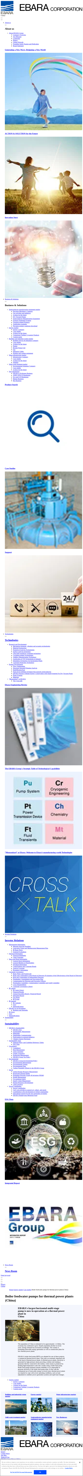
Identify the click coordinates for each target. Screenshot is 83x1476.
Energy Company (18, 329)
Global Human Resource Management (25, 1072)
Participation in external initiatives (24, 1037)
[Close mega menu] (5, 301)
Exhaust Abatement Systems (22, 320)
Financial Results (18, 992)
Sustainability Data (15, 1041)
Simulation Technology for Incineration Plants (27, 661)
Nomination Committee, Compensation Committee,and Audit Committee (36, 983)
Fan (14, 350)
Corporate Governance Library (23, 986)
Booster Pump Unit (19, 348)
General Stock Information (21, 961)
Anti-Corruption (18, 1052)
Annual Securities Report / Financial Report (27, 994)
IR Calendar (17, 1003)
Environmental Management (22, 1062)
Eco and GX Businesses (20, 377)
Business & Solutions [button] (12, 299)
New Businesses (14, 371)
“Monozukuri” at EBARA (17, 679)
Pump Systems (17, 675)
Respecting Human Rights (21, 1073)
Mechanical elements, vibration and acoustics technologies (31, 646)
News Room (11, 1271)
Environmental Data (19, 1066)
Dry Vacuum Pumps (19, 317)
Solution (15, 362)
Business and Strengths (20, 1010)
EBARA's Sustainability (16, 1028)
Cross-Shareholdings (19, 985)
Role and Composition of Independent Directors (28, 977)
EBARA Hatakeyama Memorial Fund (25, 1095)
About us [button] (8, 23)
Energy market (13, 328)
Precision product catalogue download (25, 326)
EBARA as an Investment (17, 1008)
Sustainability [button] (9, 1017)
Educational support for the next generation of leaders (30, 1093)
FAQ (14, 1005)
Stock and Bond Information (18, 959)
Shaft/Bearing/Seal (19, 670)
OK (40, 1472)
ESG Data (16, 1044)
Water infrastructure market (17, 355)
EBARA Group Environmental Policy (25, 1061)
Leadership (16, 38)
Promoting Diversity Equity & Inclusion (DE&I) (28, 1075)
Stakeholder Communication (22, 1035)
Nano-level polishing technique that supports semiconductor (32, 672)
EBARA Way (17, 1030)
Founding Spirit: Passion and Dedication (26, 44)
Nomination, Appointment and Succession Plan (28, 979)
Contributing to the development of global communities (30, 1092)
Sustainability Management (21, 1031)
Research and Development (18, 644)
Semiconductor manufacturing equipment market (24, 309)
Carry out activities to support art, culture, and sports (29, 1090)
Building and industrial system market (21, 339)
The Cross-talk (17, 681)
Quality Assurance (19, 1053)
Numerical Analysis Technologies (23, 650)
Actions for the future (20, 315)
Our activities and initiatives (22, 313)
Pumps (15, 346)
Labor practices (18, 1084)
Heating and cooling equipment (23, 353)
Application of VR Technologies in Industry (27, 659)
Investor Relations (14, 940)
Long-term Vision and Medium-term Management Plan (30, 948)
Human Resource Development (23, 1083)
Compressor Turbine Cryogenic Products (26, 335)
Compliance (17, 1048)
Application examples (20, 324)
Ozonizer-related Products (21, 322)
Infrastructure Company (20, 357)
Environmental (13, 1059)
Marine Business (18, 379)
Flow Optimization (19, 666)
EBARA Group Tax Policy (21, 1057)
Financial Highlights (19, 955)
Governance (13, 1046)
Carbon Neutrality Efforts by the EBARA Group (28, 1068)
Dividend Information (20, 964)
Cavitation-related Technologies (23, 655)
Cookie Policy (69, 1468)
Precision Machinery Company (23, 311)
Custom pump (17, 337)
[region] (41, 1467)
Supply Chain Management (21, 1081)
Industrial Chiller (18, 351)
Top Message (17, 37)
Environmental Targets (20, 1064)
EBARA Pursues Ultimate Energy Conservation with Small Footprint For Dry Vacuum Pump (43, 673)
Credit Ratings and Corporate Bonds (24, 966)
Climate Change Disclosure (21, 1039)
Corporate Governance (16, 972)
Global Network (18, 42)
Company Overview (19, 35)
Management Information (17, 944)
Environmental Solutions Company (24, 366)
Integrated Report (18, 995)
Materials (16, 677)
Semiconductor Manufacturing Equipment (26, 319)
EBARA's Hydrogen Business (22, 373)
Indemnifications (18, 1006)
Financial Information (16, 954)
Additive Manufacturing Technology (24, 657)
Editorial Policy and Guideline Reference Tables (28, 1042)
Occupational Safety (19, 1079)
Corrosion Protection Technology (23, 662)
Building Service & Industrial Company (25, 340)
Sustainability (12, 1023)
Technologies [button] (9, 634)
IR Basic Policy (18, 950)
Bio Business (17, 381)
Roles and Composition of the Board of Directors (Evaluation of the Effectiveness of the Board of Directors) (47, 975)
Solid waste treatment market (18, 364)
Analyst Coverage (18, 968)
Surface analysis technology (22, 652)
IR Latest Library (18, 990)
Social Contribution (15, 1086)
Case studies (17, 331)
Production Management (21, 1055)
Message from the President (22, 946)
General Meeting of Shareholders (23, 963)
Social (11, 1070)
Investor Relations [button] (10, 934)
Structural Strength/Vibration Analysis (25, 668)
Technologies (11, 640)
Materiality (16, 1033)
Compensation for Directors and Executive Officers (29, 981)
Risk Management (19, 1050)
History (15, 40)
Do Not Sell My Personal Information (21, 1472)
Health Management (19, 1077)
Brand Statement (18, 46)
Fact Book (16, 997)
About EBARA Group (16, 33)
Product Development (16, 664)
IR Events (16, 999)
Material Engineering (19, 648)
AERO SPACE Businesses (21, 375)
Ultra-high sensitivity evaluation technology (27, 653)
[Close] (80, 1462)
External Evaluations (19, 952)
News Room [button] (9, 1265)
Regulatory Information (20, 970)
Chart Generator (18, 957)
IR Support (12, 1001)
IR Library (12, 988)
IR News (12, 1012)
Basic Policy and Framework (22, 974)
